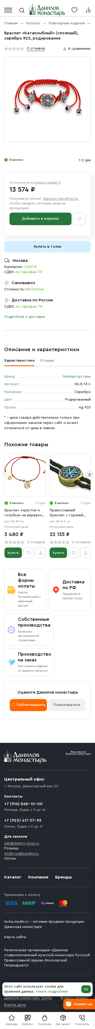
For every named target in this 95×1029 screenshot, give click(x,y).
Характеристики (19, 360)
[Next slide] (89, 475)
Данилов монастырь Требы (28, 998)
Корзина (44, 1024)
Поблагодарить (31, 705)
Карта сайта (15, 937)
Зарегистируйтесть (60, 199)
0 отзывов (36, 48)
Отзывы (47, 360)
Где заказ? (63, 1024)
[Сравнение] (88, 10)
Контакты (82, 1024)
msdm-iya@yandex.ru (21, 853)
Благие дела (15, 1005)
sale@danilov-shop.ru (21, 843)
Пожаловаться (66, 705)
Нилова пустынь (77, 376)
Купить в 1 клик (47, 246)
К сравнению (79, 49)
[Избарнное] (74, 10)
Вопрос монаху (74, 998)
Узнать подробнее (52, 991)
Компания (38, 877)
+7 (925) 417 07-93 (22, 820)
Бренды (63, 877)
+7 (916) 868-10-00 (23, 804)
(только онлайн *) (47, 182)
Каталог (28, 1024)
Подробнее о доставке (24, 317)
